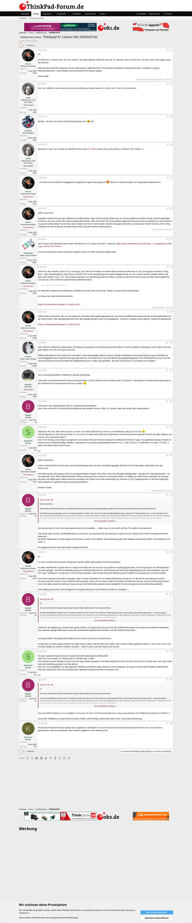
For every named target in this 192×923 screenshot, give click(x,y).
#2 (171, 84)
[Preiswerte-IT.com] (151, 816)
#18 (170, 651)
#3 (171, 117)
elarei (23, 41)
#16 (170, 552)
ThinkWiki (76, 13)
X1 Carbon (92, 149)
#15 (170, 495)
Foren (36, 13)
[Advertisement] (96, 872)
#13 (170, 427)
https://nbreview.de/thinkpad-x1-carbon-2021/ (59, 304)
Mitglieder (61, 13)
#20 (170, 723)
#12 (170, 401)
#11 (170, 370)
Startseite (25, 13)
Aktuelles (47, 13)
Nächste (30, 45)
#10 (170, 342)
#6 (171, 208)
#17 (170, 594)
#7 (171, 239)
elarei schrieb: (45, 500)
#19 (170, 680)
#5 (171, 177)
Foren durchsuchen (36, 18)
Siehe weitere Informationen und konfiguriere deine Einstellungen (48, 917)
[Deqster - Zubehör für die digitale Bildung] (42, 816)
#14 (170, 455)
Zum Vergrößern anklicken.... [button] (105, 521)
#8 (171, 267)
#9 (171, 312)
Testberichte (90, 13)
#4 (171, 144)
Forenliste (23, 18)
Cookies (46, 910)
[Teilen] (167, 50)
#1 (171, 50)
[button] (53, 13)
